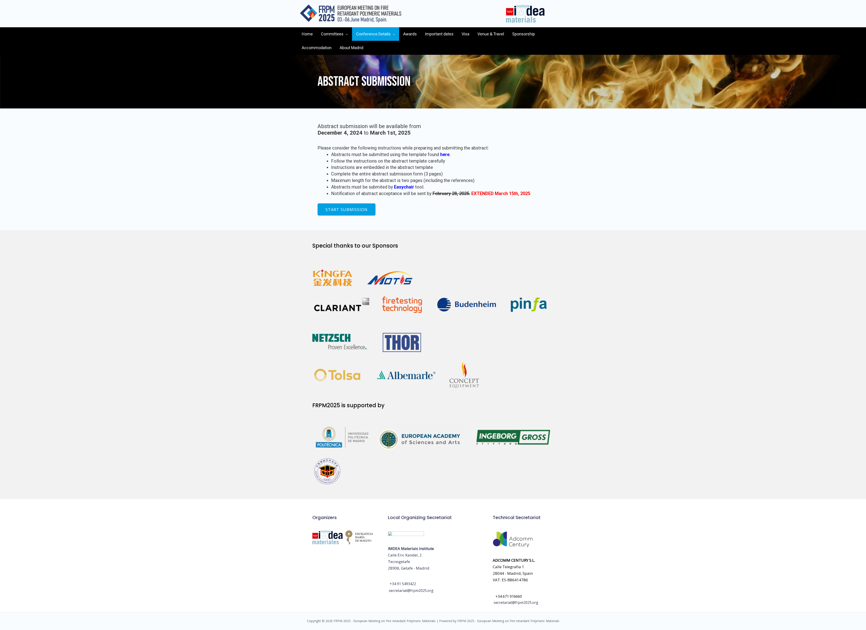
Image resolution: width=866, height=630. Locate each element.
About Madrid (351, 47)
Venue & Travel (490, 34)
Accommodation (317, 47)
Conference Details (373, 34)
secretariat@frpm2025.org (411, 590)
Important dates (439, 34)
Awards (410, 34)
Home (307, 34)
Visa (465, 34)
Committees (332, 34)
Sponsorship (523, 34)
